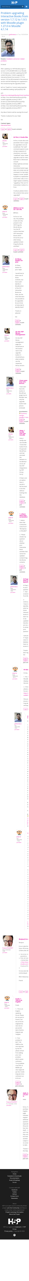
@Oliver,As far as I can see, (18, 208)
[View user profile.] (8, 56)
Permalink (4, 146)
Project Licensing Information (15, 1212)
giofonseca (12, 34)
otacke (4, 141)
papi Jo (4, 211)
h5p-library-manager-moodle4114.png (24, 415)
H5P (14, 1221)
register (9, 129)
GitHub (14, 1194)
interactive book (6, 125)
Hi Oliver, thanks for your (19, 260)
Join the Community (13, 1208)
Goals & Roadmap (14, 1180)
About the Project (14, 1214)
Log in (3, 129)
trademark (18, 1227)
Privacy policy (8, 1231)
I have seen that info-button (23, 381)
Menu (26, 7)
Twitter (14, 1192)
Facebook (14, 1190)
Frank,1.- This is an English (18, 1000)
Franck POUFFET (7, 948)
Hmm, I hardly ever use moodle (22, 433)
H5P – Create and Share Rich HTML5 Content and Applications (14, 2)
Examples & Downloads (14, 1176)
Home (14, 1174)
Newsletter (14, 1198)
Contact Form (14, 1196)
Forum (15, 1182)
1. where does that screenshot (23, 515)
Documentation (14, 1178)
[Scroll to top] (14, 1236)
